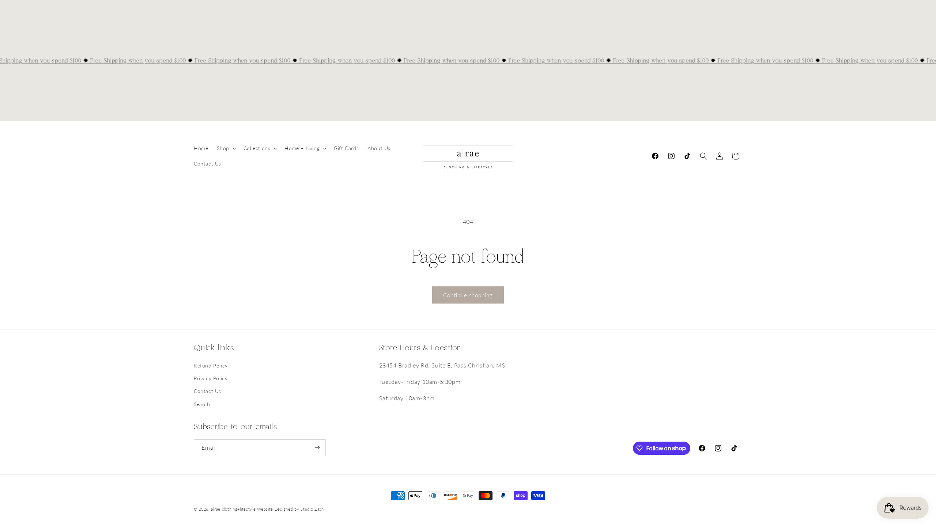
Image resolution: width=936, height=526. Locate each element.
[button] (225, 148)
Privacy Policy (210, 378)
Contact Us (207, 391)
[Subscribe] (317, 447)
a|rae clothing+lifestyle (233, 509)
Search (202, 404)
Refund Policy (211, 365)
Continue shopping (468, 295)
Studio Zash (312, 509)
